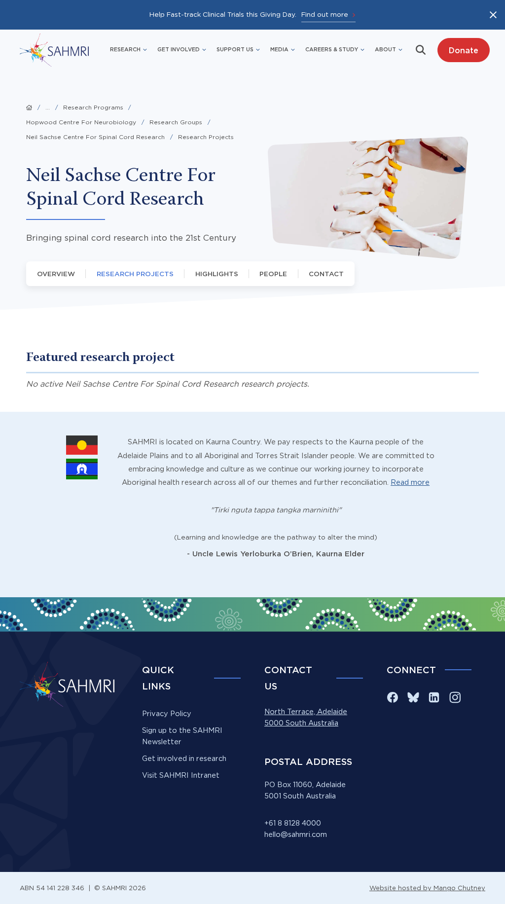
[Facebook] (392, 697)
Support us (234, 49)
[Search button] (421, 50)
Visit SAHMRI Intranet (180, 775)
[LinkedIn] (434, 697)
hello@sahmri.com (295, 834)
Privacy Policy (166, 713)
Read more (410, 482)
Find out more (324, 14)
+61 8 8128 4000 (292, 823)
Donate (463, 50)
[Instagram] (455, 697)
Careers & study (331, 49)
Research (125, 49)
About (385, 49)
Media (279, 49)
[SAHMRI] (54, 50)
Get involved (178, 49)
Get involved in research (184, 758)
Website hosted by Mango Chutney (427, 888)
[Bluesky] (413, 697)
